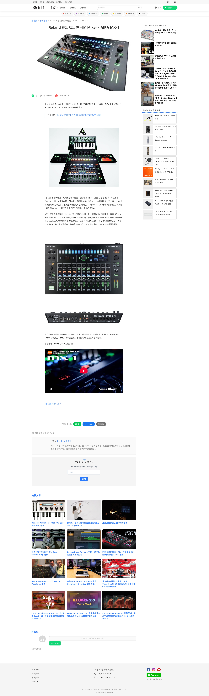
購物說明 (35, 681)
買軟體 (83, 8)
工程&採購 (50, 2)
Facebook (88, 424)
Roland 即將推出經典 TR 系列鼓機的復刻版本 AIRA (79, 115)
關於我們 (35, 669)
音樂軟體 (81, 13)
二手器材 (59, 2)
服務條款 (110, 692)
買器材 (63, 8)
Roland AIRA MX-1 (53, 404)
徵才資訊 (35, 677)
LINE (77, 424)
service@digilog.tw (106, 677)
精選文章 (68, 13)
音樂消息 (118, 13)
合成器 (106, 13)
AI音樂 (143, 13)
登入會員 (55, 643)
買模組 (73, 8)
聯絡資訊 (35, 673)
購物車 (171, 8)
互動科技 (131, 13)
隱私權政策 (100, 692)
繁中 (168, 2)
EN (175, 2)
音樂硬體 (94, 13)
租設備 (42, 2)
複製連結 (101, 424)
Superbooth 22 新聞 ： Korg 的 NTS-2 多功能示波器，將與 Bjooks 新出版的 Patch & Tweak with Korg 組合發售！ (166, 74)
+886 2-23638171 (106, 674)
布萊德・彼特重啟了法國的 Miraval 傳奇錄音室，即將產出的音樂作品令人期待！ (166, 85)
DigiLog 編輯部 (45, 95)
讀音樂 (35, 2)
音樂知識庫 (68, 2)
